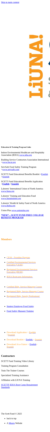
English (29, 339)
